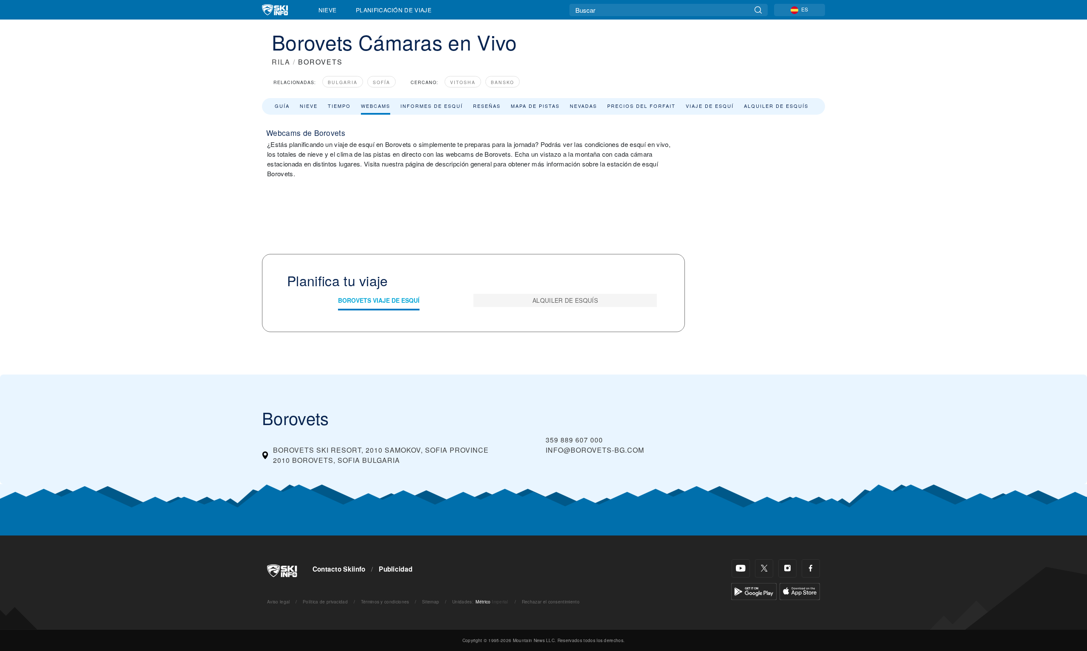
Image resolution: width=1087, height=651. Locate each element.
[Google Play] (754, 590)
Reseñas (487, 105)
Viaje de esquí (710, 105)
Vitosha (463, 82)
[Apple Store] (800, 590)
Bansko (502, 82)
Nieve (327, 10)
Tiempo (339, 105)
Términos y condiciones (385, 601)
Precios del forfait (641, 105)
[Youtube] (741, 568)
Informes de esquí (431, 105)
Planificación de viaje (393, 10)
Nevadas (583, 105)
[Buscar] (758, 10)
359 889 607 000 (574, 440)
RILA (281, 62)
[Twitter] (764, 568)
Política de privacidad (325, 601)
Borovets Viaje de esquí (379, 300)
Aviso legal (278, 601)
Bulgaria (343, 82)
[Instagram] (787, 568)
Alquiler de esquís (776, 105)
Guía (282, 105)
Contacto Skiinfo (339, 569)
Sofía (381, 82)
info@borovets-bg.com (595, 450)
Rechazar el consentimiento (551, 601)
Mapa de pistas (535, 105)
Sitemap (430, 601)
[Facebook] (811, 568)
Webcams (375, 105)
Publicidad (395, 569)
